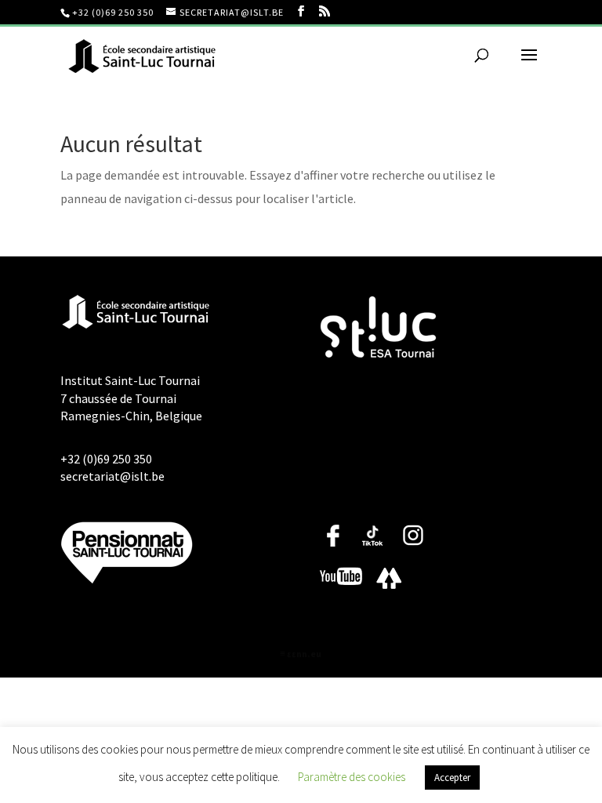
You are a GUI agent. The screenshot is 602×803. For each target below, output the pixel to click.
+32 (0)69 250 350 (113, 12)
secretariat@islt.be (112, 476)
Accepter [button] (452, 777)
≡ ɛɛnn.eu (300, 653)
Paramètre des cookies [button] (351, 776)
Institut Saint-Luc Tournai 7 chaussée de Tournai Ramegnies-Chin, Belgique (131, 397)
